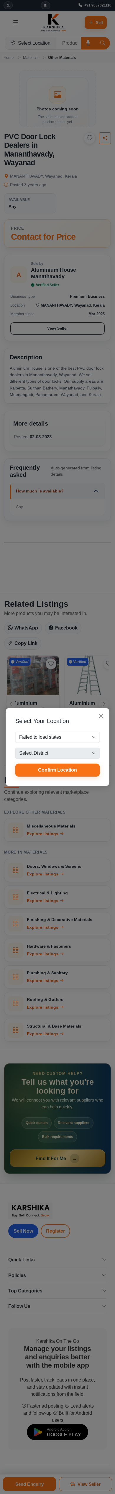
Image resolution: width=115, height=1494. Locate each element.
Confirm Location (57, 769)
